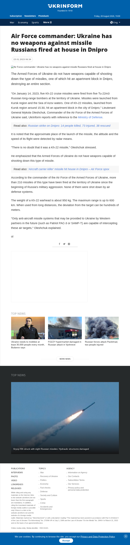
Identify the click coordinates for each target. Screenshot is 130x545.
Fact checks (45, 488)
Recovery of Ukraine (49, 476)
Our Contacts (73, 476)
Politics (43, 480)
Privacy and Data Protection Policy (98, 536)
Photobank (43, 16)
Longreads (17, 484)
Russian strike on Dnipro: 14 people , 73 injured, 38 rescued (69, 125)
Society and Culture (48, 495)
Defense (44, 491)
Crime (43, 503)
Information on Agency (77, 472)
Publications (18, 468)
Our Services (73, 484)
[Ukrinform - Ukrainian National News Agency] (65, 5)
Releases (16, 488)
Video (14, 480)
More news (65, 359)
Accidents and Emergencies (46, 508)
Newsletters (30, 16)
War (12, 22)
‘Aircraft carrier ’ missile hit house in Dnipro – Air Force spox (68, 169)
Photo (14, 476)
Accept (66, 540)
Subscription (16, 16)
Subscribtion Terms (76, 480)
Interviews (17, 472)
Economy (23, 22)
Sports (35, 22)
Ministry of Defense (90, 117)
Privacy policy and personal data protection (78, 489)
